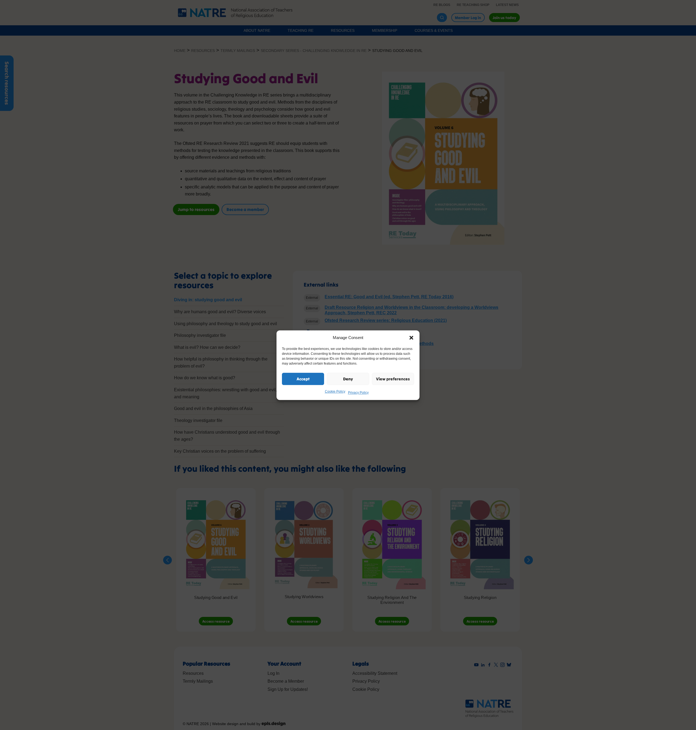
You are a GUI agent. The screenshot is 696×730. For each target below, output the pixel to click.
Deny (348, 378)
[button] (411, 337)
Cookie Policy (335, 391)
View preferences (393, 378)
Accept (303, 378)
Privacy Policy (358, 392)
